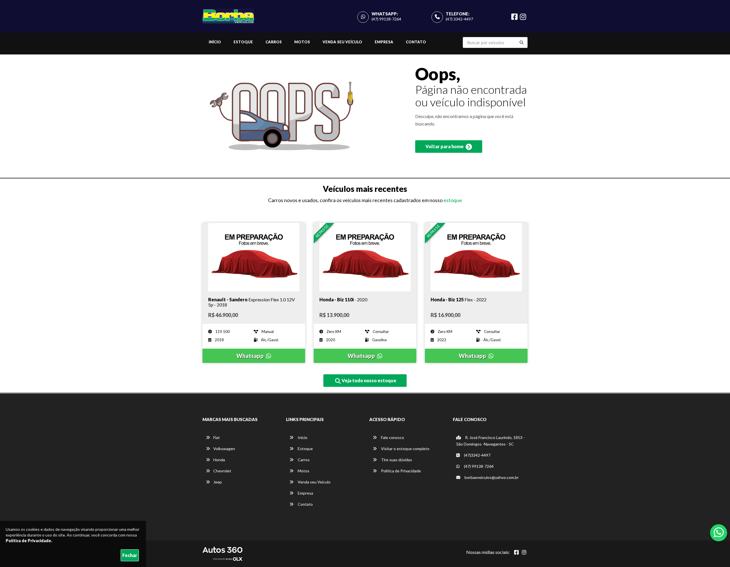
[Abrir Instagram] (524, 552)
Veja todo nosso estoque (368, 380)
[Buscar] (521, 42)
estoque (452, 200)
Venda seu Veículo (342, 42)
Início (215, 42)
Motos (302, 42)
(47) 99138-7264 (386, 19)
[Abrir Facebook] (516, 552)
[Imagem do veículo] (253, 257)
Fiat (216, 437)
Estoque (243, 42)
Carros (273, 42)
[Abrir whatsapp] (719, 532)
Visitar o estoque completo (404, 448)
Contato (416, 42)
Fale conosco (392, 437)
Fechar (129, 555)
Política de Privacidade (400, 470)
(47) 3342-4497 (459, 19)
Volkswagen (224, 448)
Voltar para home (445, 146)
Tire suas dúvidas (396, 459)
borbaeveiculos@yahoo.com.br (491, 477)
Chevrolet (222, 470)
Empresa (384, 42)
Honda (219, 459)
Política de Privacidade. (29, 540)
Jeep (217, 481)
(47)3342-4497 (476, 455)
